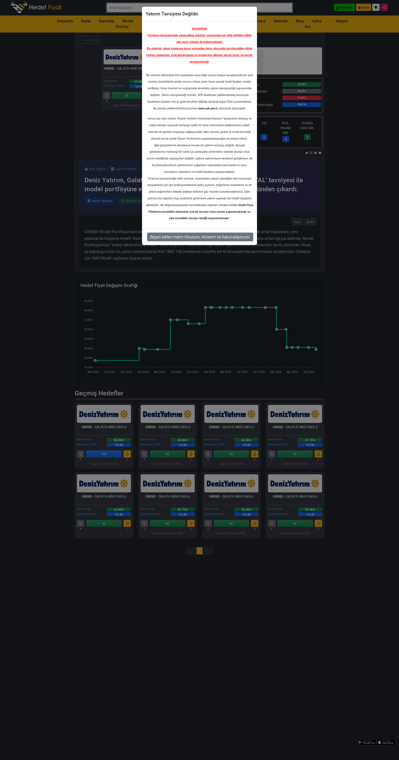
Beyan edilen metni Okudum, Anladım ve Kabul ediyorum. (200, 236)
